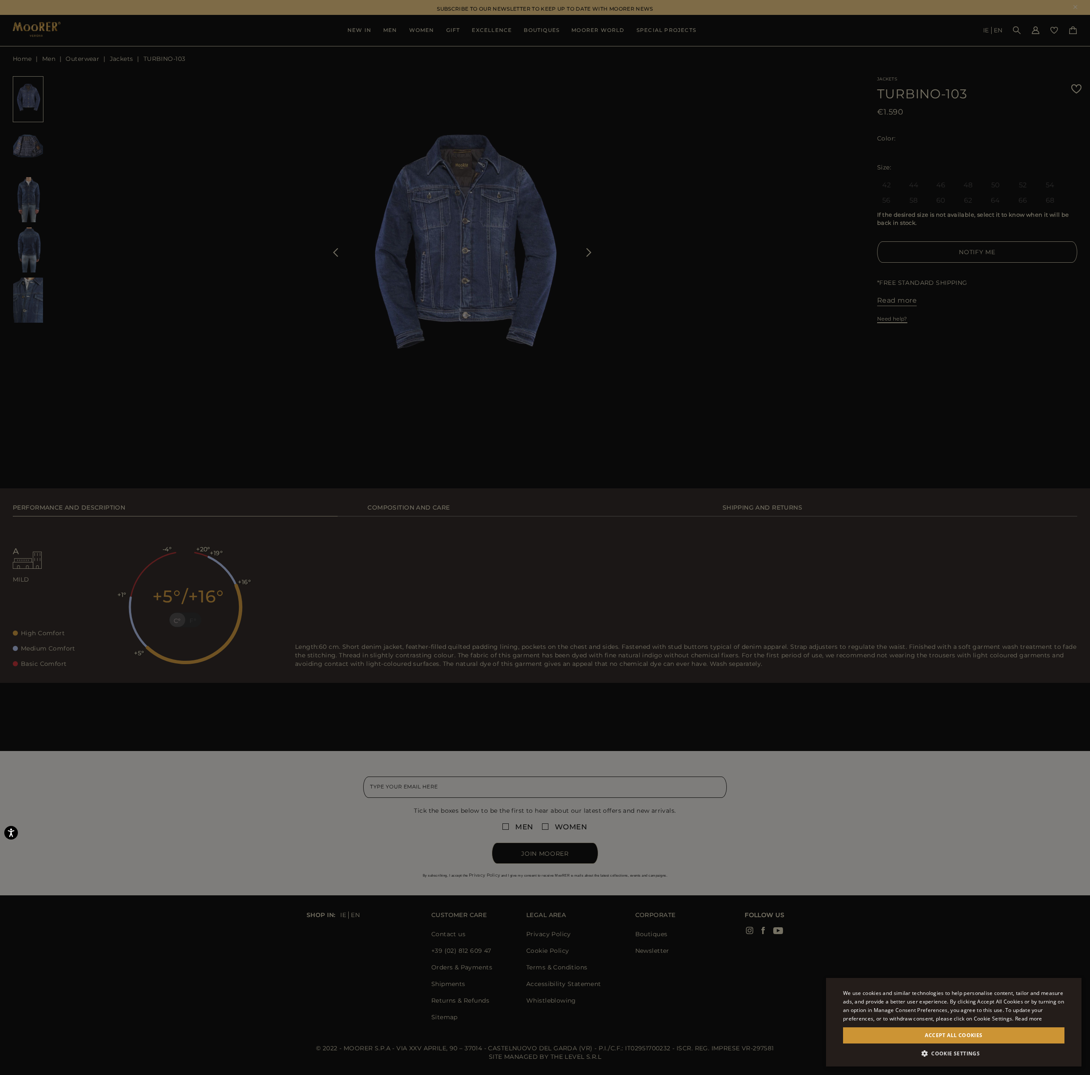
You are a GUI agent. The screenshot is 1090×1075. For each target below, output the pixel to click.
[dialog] (545, 537)
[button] (953, 1053)
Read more (1028, 1018)
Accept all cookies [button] (953, 1035)
